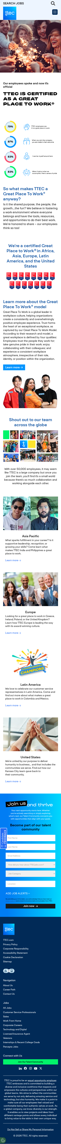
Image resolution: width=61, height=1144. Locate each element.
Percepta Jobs (10, 1046)
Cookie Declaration (13, 957)
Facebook (25, 1068)
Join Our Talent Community (30, 1062)
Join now (28, 906)
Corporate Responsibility (16, 948)
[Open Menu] (55, 12)
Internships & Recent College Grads (21, 1042)
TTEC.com (8, 940)
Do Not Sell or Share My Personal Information (30, 1129)
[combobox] (30, 874)
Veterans (7, 1038)
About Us (8, 985)
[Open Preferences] (3, 1140)
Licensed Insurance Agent (16, 1033)
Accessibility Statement (15, 952)
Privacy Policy (10, 944)
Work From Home (12, 1020)
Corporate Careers (12, 1025)
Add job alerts (17, 893)
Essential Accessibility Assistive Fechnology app (8, 971)
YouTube (35, 1068)
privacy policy (10, 901)
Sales (6, 1016)
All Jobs (7, 1007)
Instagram (30, 1068)
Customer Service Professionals (19, 1012)
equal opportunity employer (42, 1080)
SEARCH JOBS (13, 3)
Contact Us (9, 993)
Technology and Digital (15, 1029)
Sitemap (7, 961)
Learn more (12, 367)
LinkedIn (20, 1068)
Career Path (9, 989)
